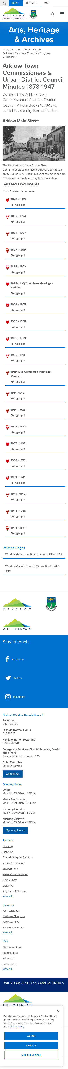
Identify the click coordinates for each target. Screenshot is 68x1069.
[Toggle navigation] (62, 14)
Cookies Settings (31, 1055)
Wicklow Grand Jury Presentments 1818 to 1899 (33, 554)
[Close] (58, 1011)
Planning (8, 852)
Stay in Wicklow (12, 947)
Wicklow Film (11, 922)
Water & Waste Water (15, 874)
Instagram (19, 697)
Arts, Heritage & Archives (18, 857)
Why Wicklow (11, 910)
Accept (31, 1035)
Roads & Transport (14, 863)
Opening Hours (15, 830)
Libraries (8, 885)
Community (10, 880)
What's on (8, 958)
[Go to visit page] (51, 604)
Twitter (18, 678)
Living (15, 3)
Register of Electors (14, 891)
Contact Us (12, 774)
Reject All (31, 1045)
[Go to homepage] (17, 625)
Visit (47, 3)
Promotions (9, 964)
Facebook (18, 659)
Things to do (10, 953)
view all (7, 896)
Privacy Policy (17, 1026)
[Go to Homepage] (17, 604)
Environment (10, 869)
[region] (31, 1036)
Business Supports (14, 916)
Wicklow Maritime (13, 927)
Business (31, 3)
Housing (8, 846)
